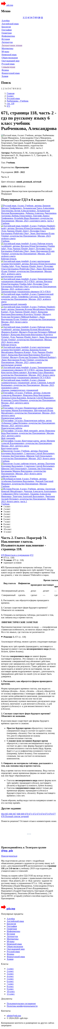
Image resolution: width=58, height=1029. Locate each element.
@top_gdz (7, 850)
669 (23, 814)
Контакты (6, 1011)
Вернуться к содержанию (17, 555)
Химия (5, 76)
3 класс (7, 511)
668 (19, 814)
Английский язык (10, 23)
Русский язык (8, 64)
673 (39, 814)
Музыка (5, 51)
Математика (7, 48)
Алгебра (6, 20)
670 (3, 555)
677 (54, 814)
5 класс (7, 516)
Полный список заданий (17, 816)
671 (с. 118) (9, 557)
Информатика (8, 36)
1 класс (7, 506)
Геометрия (7, 33)
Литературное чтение (12, 45)
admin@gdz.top (14, 1015)
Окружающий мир (10, 61)
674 (42, 814)
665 (7, 814)
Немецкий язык (9, 54)
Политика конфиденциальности (22, 1006)
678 (3, 816)
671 (31, 814)
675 (46, 814)
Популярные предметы (12, 914)
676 (50, 814)
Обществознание (10, 57)
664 (3, 814)
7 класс (7, 521)
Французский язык (11, 73)
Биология (6, 27)
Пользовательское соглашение (21, 1003)
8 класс (7, 524)
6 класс (7, 519)
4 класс (7, 514)
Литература (7, 42)
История (6, 39)
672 (31, 555)
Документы (6, 999)
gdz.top (9, 5)
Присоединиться (9, 856)
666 (11, 814)
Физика (5, 70)
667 (15, 814)
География (7, 30)
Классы (4, 964)
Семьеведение (8, 67)
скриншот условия (12, 562)
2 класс (7, 509)
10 (39, 17)
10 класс (8, 529)
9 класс (7, 527)
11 (42, 17)
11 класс (7, 532)
